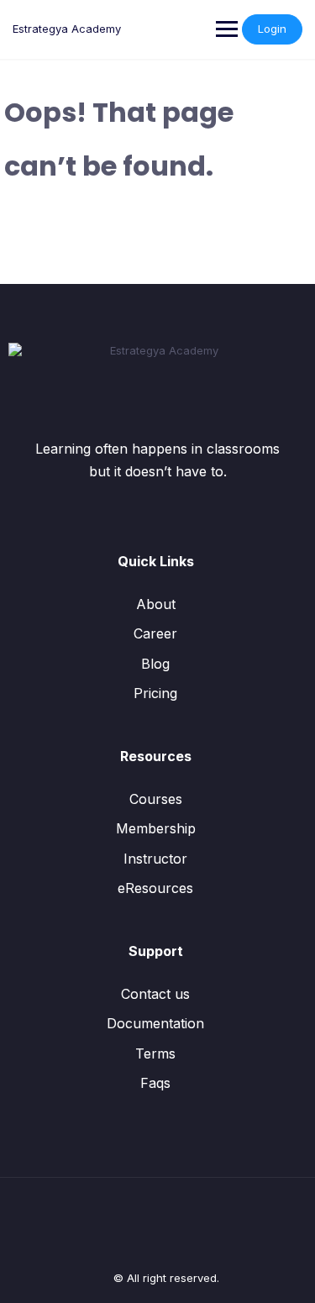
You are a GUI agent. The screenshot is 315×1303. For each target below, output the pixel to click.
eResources (155, 888)
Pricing (155, 693)
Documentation (155, 1023)
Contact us (155, 993)
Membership (156, 828)
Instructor (155, 858)
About (156, 604)
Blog (155, 663)
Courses (155, 799)
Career (155, 633)
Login (272, 28)
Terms (155, 1053)
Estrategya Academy (67, 28)
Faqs (155, 1082)
